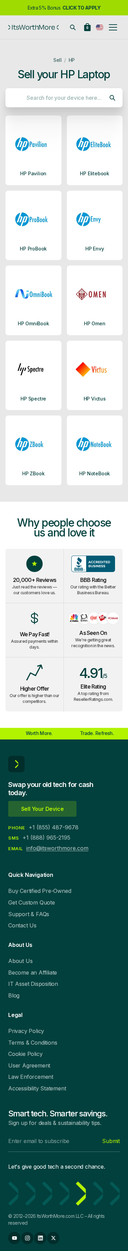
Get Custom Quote (31, 902)
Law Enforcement (30, 1076)
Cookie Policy (25, 1053)
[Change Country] (99, 27)
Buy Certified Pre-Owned (39, 890)
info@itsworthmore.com (57, 848)
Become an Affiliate (32, 972)
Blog (13, 995)
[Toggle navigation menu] (113, 27)
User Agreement (29, 1065)
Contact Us (22, 925)
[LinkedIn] (40, 1238)
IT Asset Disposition (33, 983)
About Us (20, 960)
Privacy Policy (26, 1031)
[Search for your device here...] (73, 27)
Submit (111, 1141)
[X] (53, 1238)
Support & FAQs (28, 914)
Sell (57, 60)
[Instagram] (27, 1238)
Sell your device (42, 808)
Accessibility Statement (37, 1088)
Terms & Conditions (32, 1042)
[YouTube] (14, 1238)
